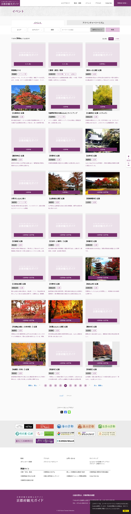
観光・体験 (77, 3)
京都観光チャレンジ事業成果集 (77, 476)
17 (70, 385)
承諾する (126, 511)
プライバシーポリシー (51, 461)
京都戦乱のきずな (49, 472)
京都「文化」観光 (26, 472)
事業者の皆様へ (122, 3)
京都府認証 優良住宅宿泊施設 (99, 472)
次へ (95, 385)
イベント (88, 3)
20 (85, 385)
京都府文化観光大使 (27, 480)
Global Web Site (94, 476)
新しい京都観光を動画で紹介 (76, 472)
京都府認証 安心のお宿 (28, 476)
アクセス (98, 3)
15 (60, 385)
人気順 (117, 38)
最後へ (100, 385)
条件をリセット (97, 29)
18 (75, 385)
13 (50, 385)
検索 (112, 29)
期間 (52, 30)
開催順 (111, 38)
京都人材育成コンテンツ (51, 476)
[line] (69, 412)
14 (55, 385)
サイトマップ (94, 458)
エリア (19, 30)
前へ (35, 385)
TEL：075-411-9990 (79, 503)
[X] (61, 412)
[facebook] (65, 412)
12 (45, 385)
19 (80, 385)
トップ (61, 395)
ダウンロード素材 (26, 461)
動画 (22, 458)
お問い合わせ (71, 458)
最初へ (30, 385)
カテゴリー (35, 30)
